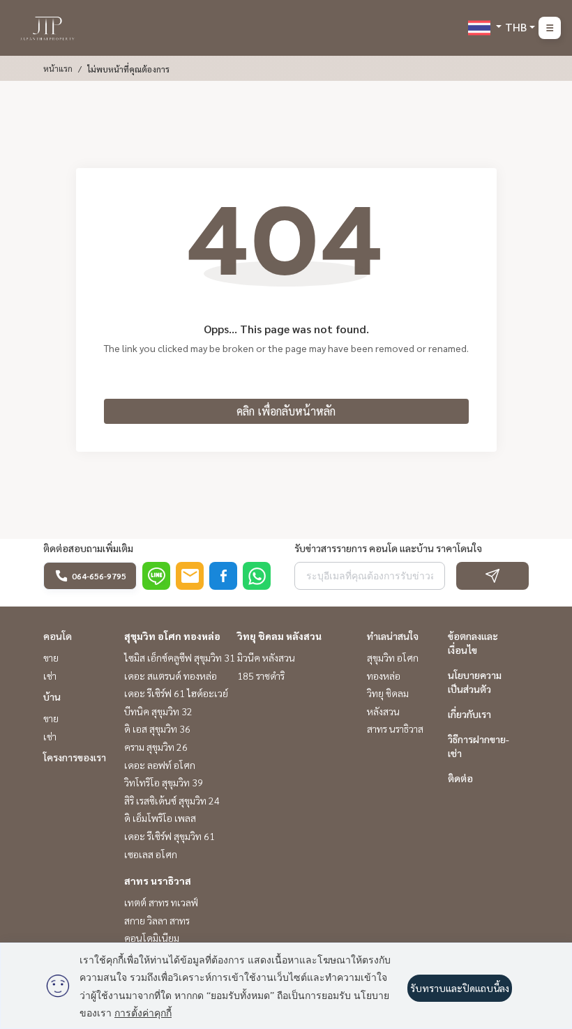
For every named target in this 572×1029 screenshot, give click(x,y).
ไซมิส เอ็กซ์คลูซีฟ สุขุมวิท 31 (179, 657)
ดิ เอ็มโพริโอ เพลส (160, 817)
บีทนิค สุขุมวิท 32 (158, 711)
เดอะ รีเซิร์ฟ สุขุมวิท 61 (169, 836)
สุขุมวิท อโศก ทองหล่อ (172, 636)
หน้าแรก (58, 68)
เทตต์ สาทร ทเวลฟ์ (161, 902)
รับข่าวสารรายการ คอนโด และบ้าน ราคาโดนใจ (388, 548)
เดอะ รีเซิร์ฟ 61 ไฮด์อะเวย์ (176, 693)
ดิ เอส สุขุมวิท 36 (157, 728)
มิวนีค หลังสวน (266, 657)
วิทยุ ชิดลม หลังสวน (279, 636)
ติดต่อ (460, 778)
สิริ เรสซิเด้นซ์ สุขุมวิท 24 (172, 800)
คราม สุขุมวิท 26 (156, 746)
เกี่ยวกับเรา (469, 714)
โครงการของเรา (74, 757)
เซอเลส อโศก (150, 854)
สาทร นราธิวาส (157, 880)
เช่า (50, 675)
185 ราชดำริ (261, 675)
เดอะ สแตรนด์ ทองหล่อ (170, 675)
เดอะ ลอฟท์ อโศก (159, 765)
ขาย (51, 657)
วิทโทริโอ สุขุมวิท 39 (163, 782)
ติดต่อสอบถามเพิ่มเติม (88, 548)
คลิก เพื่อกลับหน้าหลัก (286, 411)
